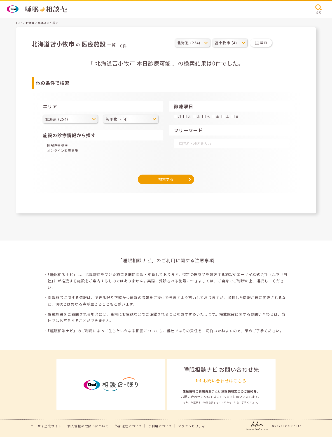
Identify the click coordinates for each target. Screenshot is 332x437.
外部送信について (128, 426)
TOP (19, 23)
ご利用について (160, 426)
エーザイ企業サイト (46, 426)
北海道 (30, 23)
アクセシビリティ (191, 426)
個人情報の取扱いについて (88, 426)
